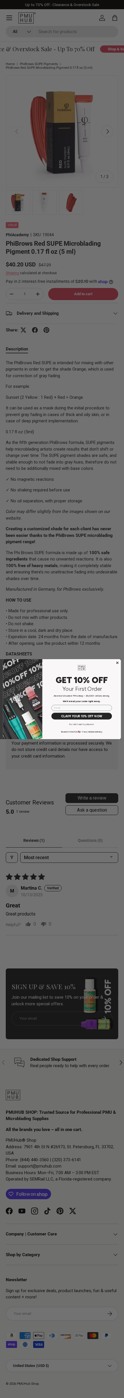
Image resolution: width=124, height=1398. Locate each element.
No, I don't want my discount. (81, 724)
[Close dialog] (117, 662)
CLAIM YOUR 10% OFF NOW (81, 716)
